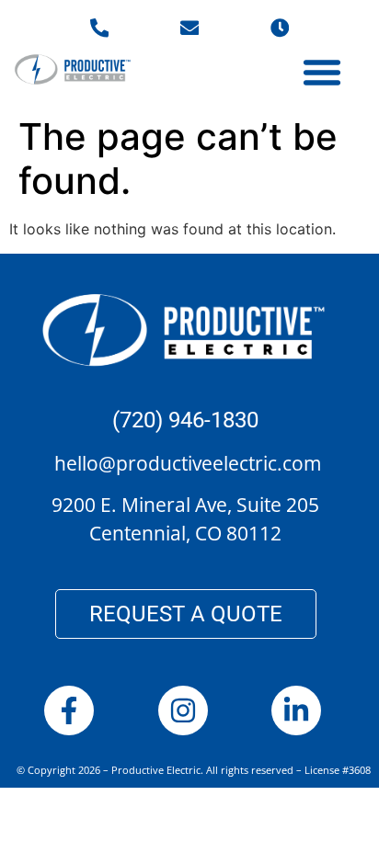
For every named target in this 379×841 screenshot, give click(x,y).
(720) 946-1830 (185, 420)
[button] (322, 71)
